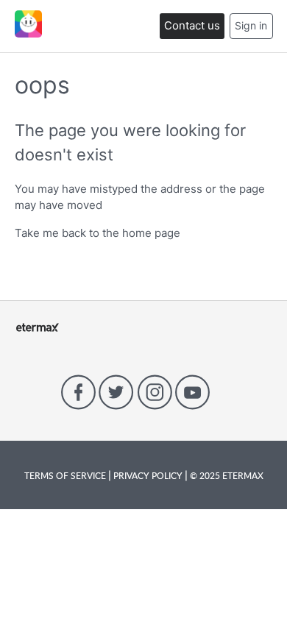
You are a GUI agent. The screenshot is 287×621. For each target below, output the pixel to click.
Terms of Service (66, 475)
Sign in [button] (251, 25)
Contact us (192, 25)
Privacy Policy (148, 475)
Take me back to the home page (97, 233)
